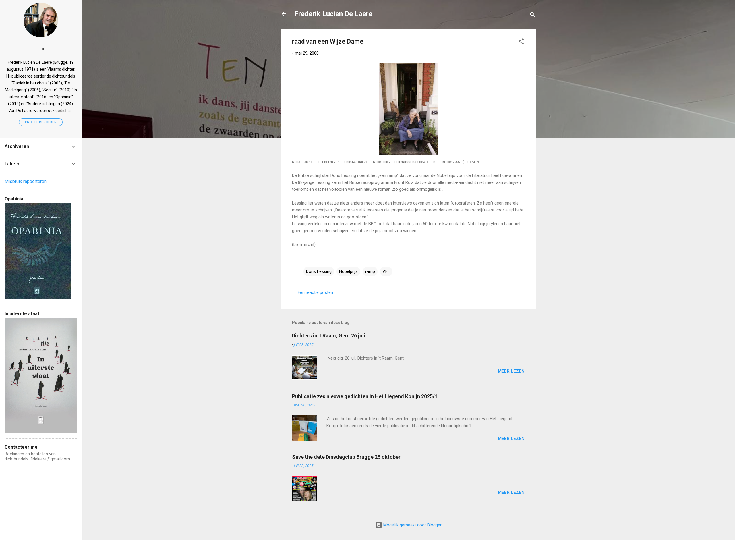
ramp (370, 271)
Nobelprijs (348, 271)
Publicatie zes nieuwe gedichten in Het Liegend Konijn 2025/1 (365, 396)
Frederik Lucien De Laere (333, 14)
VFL (386, 271)
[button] (521, 42)
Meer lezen (511, 371)
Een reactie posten (315, 292)
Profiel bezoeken (41, 122)
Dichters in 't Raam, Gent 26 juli (328, 336)
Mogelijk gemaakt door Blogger (412, 525)
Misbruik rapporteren (26, 181)
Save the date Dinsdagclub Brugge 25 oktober (346, 457)
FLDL (40, 49)
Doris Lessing (319, 271)
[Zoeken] (532, 15)
